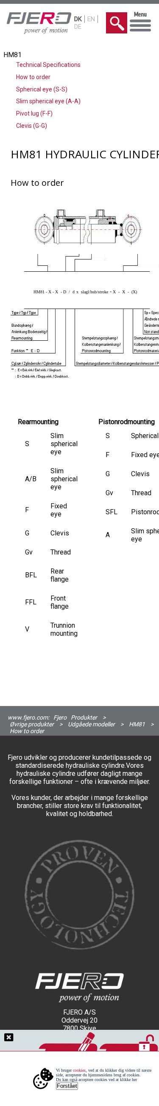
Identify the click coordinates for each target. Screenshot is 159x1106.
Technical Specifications (48, 64)
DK (78, 19)
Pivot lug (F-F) (34, 113)
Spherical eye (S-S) (41, 89)
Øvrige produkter (32, 724)
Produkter (84, 717)
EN (91, 19)
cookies (79, 1070)
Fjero (60, 717)
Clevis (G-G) (31, 125)
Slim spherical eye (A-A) (48, 101)
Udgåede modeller (91, 724)
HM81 (137, 724)
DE (77, 26)
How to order (33, 77)
